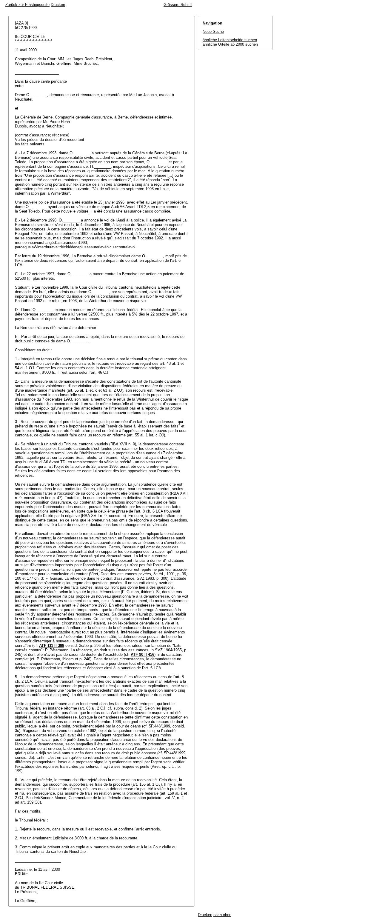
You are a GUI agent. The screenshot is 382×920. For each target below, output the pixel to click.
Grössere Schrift (178, 4)
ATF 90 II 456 (142, 654)
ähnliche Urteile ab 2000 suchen (230, 44)
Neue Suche (213, 31)
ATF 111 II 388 (51, 645)
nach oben (222, 915)
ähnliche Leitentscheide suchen (230, 40)
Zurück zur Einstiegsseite (27, 4)
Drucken (58, 4)
